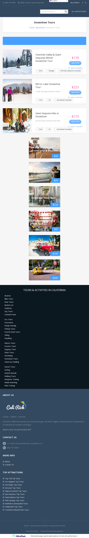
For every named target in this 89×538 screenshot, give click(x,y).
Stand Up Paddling (12, 362)
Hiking (7, 335)
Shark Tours (9, 352)
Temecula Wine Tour (43, 197)
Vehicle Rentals (11, 373)
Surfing (7, 370)
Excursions (9, 322)
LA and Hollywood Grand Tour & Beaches (44, 149)
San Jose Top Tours (13, 488)
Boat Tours (9, 302)
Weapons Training (12, 379)
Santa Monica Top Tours (14, 497)
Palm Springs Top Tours (14, 500)
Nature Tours (10, 343)
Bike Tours (9, 299)
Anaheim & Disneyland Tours (16, 503)
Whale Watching (11, 382)
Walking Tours (10, 376)
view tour (75, 63)
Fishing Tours (10, 329)
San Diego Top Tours (13, 485)
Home (31, 27)
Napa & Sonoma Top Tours (16, 491)
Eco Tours (9, 319)
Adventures (40, 27)
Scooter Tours (10, 346)
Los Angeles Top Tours (14, 481)
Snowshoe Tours (11, 359)
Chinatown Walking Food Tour (43, 222)
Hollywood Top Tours (14, 506)
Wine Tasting (10, 385)
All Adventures (79, 11)
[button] (75, 68)
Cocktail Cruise (10, 314)
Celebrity (8, 308)
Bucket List (9, 305)
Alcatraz (8, 295)
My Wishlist (74, 2)
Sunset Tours (10, 367)
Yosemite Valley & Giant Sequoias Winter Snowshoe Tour (48, 57)
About (7, 461)
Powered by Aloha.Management (51, 531)
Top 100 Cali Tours (12, 478)
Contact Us (9, 464)
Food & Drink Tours (12, 332)
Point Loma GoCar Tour (45, 270)
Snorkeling (9, 355)
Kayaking (8, 338)
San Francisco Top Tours (15, 494)
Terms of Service (32, 531)
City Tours (9, 311)
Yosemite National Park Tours (17, 510)
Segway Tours (10, 349)
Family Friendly (10, 325)
